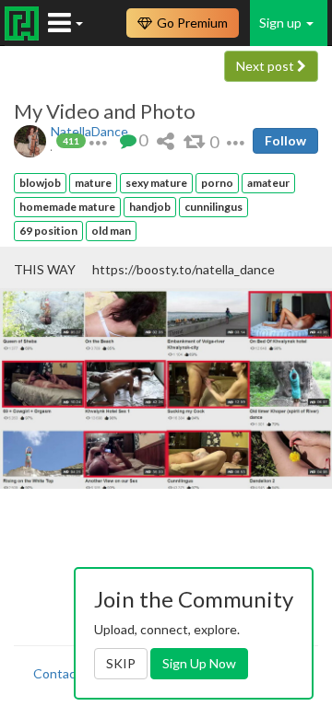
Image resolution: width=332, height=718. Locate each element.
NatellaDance (89, 131)
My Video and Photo (105, 111)
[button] (98, 140)
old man (111, 230)
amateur (268, 183)
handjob (150, 207)
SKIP (121, 663)
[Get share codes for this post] (165, 140)
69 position (48, 230)
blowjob (40, 183)
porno (217, 183)
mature (93, 183)
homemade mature (67, 207)
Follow (285, 140)
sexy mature (156, 183)
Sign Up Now (199, 663)
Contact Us (66, 673)
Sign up (281, 22)
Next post (266, 66)
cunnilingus (213, 207)
